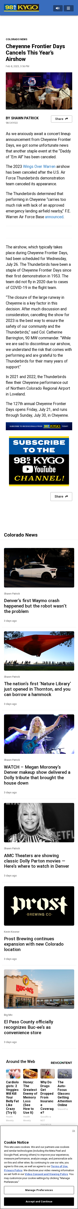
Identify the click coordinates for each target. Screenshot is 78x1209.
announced (54, 217)
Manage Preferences (39, 1190)
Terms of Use (59, 1166)
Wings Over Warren (39, 166)
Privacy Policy (13, 1170)
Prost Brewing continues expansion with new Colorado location (34, 944)
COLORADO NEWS (16, 39)
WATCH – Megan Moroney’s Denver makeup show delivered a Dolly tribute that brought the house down (37, 775)
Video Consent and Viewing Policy (46, 1174)
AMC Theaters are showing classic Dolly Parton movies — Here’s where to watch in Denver (36, 861)
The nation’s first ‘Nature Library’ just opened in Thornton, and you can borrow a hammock (37, 689)
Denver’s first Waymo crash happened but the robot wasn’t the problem (35, 606)
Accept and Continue (39, 1201)
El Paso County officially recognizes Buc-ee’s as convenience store (28, 1027)
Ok (73, 1130)
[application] (39, 91)
